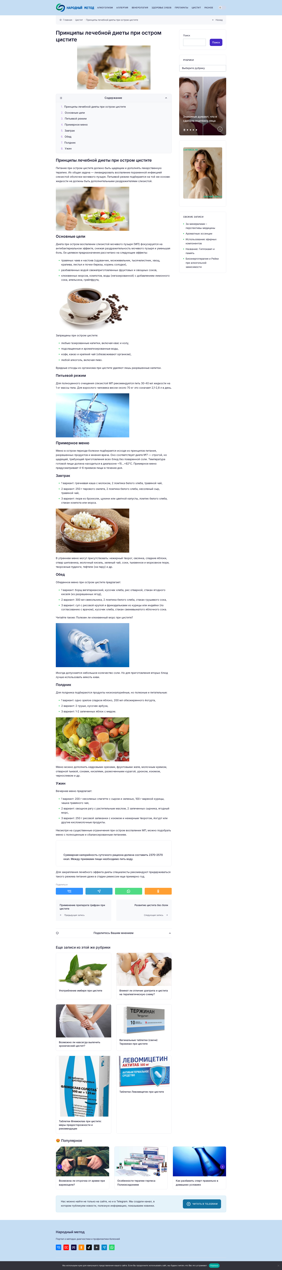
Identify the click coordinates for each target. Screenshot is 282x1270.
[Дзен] (96, 1247)
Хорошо (214, 1265)
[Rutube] (74, 1247)
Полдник (70, 142)
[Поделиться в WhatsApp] (128, 891)
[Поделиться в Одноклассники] (158, 891)
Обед (68, 136)
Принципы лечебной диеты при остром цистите (95, 106)
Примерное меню (76, 124)
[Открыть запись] (83, 976)
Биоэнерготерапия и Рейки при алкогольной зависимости (202, 262)
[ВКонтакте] (58, 1247)
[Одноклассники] (81, 1247)
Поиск (186, 35)
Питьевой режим (76, 118)
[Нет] (278, 1265)
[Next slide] (220, 129)
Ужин (68, 148)
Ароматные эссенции (199, 233)
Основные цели (75, 112)
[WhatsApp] (112, 1247)
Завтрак (70, 130)
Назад (219, 19)
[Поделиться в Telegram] (99, 891)
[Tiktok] (89, 1247)
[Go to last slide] (59, 1166)
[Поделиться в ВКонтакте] (69, 891)
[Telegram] (104, 1247)
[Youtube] (66, 1247)
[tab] (184, 130)
